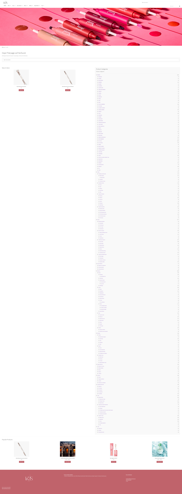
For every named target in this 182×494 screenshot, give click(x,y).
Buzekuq (101, 274)
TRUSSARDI (100, 153)
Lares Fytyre (102, 234)
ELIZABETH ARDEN (102, 107)
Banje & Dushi (101, 397)
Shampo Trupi (102, 400)
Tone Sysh (101, 325)
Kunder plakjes (102, 261)
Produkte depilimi (103, 422)
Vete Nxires (101, 228)
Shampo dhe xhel (101, 432)
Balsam (101, 197)
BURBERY (100, 82)
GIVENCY (100, 111)
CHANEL (100, 93)
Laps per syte (102, 314)
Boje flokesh (102, 175)
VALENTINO (100, 159)
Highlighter (102, 292)
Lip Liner (102, 283)
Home (4, 47)
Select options (67, 461)
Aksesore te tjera (101, 366)
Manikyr (101, 408)
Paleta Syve (101, 320)
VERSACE (100, 162)
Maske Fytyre (102, 247)
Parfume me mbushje (102, 382)
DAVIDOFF (100, 96)
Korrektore (101, 296)
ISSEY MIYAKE (101, 120)
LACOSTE (100, 129)
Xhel (100, 192)
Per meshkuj (101, 142)
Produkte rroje (101, 355)
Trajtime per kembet (103, 413)
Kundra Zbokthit (102, 210)
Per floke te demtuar (103, 214)
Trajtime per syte (102, 252)
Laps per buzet (102, 280)
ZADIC (100, 170)
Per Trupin (101, 226)
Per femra (100, 140)
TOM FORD (100, 151)
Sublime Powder (103, 309)
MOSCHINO (100, 135)
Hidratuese (101, 258)
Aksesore (100, 386)
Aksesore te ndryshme (102, 265)
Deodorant (100, 428)
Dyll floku (101, 338)
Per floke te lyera (102, 215)
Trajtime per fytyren (102, 239)
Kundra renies (102, 208)
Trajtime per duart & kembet (103, 404)
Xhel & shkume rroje (103, 362)
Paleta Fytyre (102, 298)
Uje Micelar (101, 237)
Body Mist (101, 419)
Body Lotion (102, 417)
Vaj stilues (101, 190)
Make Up (25, 5)
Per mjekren (101, 391)
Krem (101, 184)
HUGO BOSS (100, 118)
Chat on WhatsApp (129, 474)
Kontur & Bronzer (103, 294)
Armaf (100, 377)
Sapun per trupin (102, 399)
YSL (99, 168)
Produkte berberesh (100, 384)
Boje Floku (102, 177)
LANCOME (100, 131)
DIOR (99, 100)
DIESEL (100, 98)
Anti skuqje (101, 256)
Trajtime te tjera (102, 181)
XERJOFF (100, 166)
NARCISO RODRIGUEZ (102, 137)
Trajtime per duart (103, 411)
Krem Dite (101, 241)
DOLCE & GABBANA (102, 104)
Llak (100, 186)
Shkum (101, 188)
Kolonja (101, 358)
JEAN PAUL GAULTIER (102, 122)
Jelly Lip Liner (103, 281)
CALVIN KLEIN (101, 87)
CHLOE (100, 95)
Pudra (101, 303)
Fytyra (13, 5)
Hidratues (101, 278)
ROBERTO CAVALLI (102, 148)
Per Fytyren (102, 225)
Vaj (100, 424)
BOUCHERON (101, 80)
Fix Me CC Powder (104, 307)
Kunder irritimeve (102, 259)
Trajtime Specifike (101, 206)
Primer (101, 300)
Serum (101, 201)
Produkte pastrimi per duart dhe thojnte (106, 410)
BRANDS (5, 5)
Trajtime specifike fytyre (102, 254)
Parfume (98, 375)
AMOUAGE (100, 76)
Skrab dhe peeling (103, 250)
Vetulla (100, 327)
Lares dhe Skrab (102, 349)
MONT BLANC (101, 133)
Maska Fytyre (102, 245)
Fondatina (101, 291)
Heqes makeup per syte (103, 232)
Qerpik (101, 324)
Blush (101, 289)
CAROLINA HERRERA (102, 89)
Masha (100, 369)
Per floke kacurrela (103, 212)
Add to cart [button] (21, 90)
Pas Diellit (101, 223)
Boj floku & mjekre (103, 336)
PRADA (100, 144)
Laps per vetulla (102, 329)
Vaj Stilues (101, 204)
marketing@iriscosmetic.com (131, 478)
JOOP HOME (101, 124)
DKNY (99, 102)
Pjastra (100, 371)
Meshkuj (30, 5)
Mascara (101, 316)
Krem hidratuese (102, 406)
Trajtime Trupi (101, 415)
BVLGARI (100, 84)
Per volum (101, 217)
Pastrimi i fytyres (101, 230)
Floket (9, 5)
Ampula (101, 195)
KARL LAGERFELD (101, 126)
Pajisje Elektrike (36, 5)
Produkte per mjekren (103, 353)
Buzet (99, 272)
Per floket (100, 388)
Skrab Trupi (101, 402)
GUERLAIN (100, 115)
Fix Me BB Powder (104, 305)
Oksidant (101, 179)
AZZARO (100, 78)
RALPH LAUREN (101, 146)
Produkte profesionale (102, 173)
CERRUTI (100, 91)
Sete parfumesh (101, 269)
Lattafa (100, 380)
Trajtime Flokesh (101, 193)
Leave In (101, 199)
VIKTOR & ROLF (101, 164)
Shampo (101, 203)
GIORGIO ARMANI (101, 109)
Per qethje (100, 393)
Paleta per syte (102, 318)
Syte (99, 313)
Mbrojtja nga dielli (101, 221)
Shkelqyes (101, 285)
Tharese (100, 373)
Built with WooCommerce (6, 488)
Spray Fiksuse (102, 311)
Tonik (101, 236)
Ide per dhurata (19, 5)
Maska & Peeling (102, 351)
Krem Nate (101, 243)
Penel (101, 322)
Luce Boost (103, 302)
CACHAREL (100, 85)
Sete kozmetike (101, 267)
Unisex (100, 155)
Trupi (42, 5)
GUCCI (100, 113)
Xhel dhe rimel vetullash (104, 331)
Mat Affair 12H (103, 276)
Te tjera (101, 360)
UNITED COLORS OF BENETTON (104, 157)
